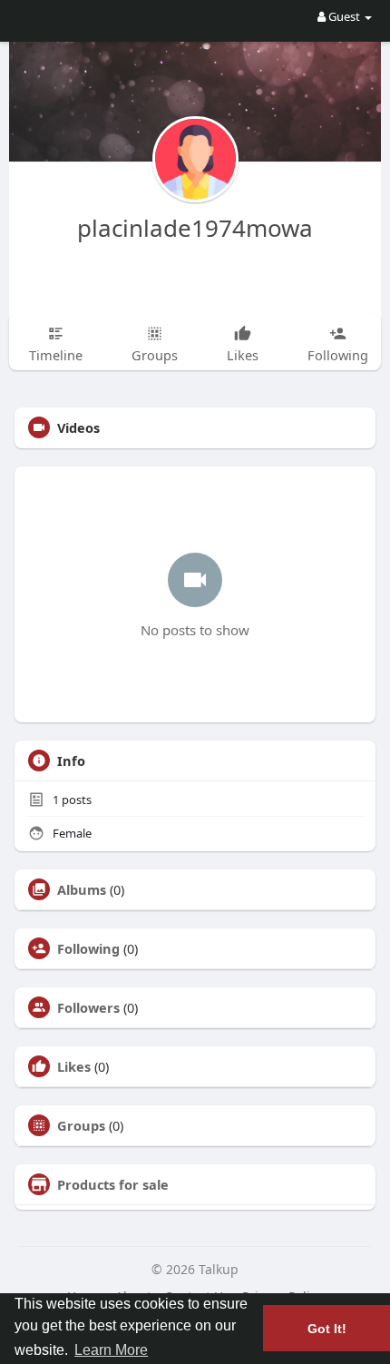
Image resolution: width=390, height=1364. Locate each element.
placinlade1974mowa (195, 227)
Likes (74, 1066)
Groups (81, 1125)
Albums (81, 889)
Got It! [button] (326, 1328)
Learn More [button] (111, 1350)
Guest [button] (344, 16)
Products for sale (113, 1184)
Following (88, 948)
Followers (88, 1007)
